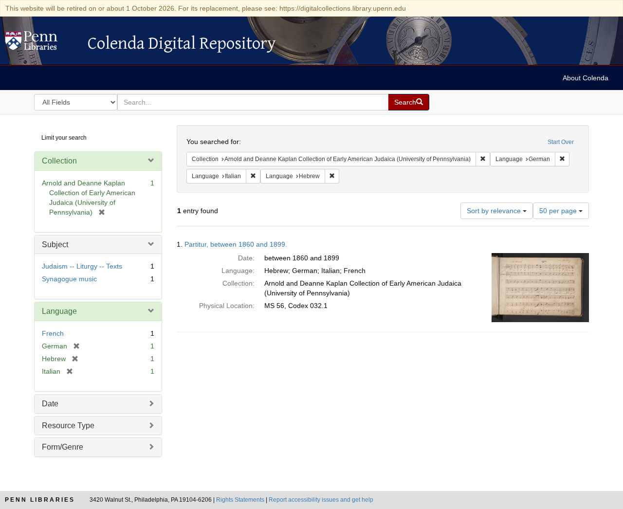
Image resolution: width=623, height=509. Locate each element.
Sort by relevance (495, 211)
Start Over (561, 142)
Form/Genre (62, 447)
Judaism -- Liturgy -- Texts (82, 266)
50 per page (559, 211)
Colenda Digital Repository (41, 43)
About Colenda (585, 78)
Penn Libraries (40, 499)
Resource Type (68, 425)
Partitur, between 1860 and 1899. (235, 244)
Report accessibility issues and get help (321, 499)
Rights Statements (240, 499)
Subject (55, 244)
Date (50, 404)
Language (59, 311)
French (53, 333)
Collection (59, 161)
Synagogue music (69, 279)
